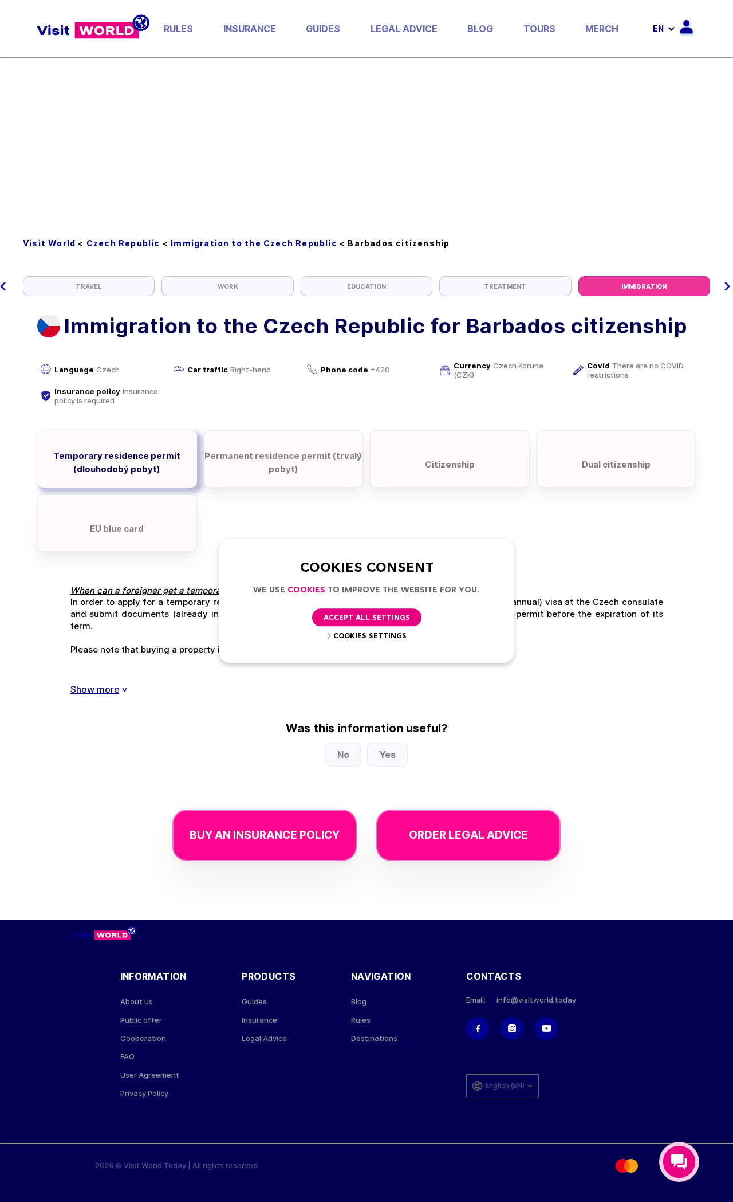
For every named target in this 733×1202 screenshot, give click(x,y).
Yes (387, 754)
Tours (539, 28)
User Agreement (149, 1075)
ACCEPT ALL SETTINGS (367, 618)
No (343, 754)
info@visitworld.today (536, 1000)
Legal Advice (404, 28)
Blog (480, 28)
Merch (601, 28)
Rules (178, 28)
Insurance (249, 28)
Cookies (306, 590)
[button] (3, 286)
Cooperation (143, 1038)
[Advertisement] (366, 144)
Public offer (141, 1020)
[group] (89, 286)
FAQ (127, 1056)
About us (136, 1001)
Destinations (374, 1038)
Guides (323, 28)
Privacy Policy (144, 1093)
